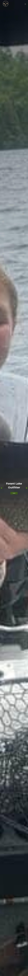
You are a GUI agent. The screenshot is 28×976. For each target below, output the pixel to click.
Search (14, 493)
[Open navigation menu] (25, 4)
